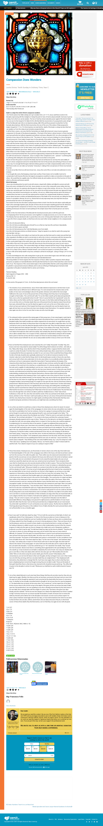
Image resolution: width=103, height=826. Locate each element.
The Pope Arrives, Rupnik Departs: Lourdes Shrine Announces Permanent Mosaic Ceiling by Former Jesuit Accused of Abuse (88, 157)
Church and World (40, 3)
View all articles (11, 706)
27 (77, 284)
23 (85, 281)
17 (88, 278)
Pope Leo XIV (25, 3)
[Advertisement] (39, 789)
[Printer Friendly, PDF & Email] (10, 656)
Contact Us (94, 819)
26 (93, 281)
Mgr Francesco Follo (25, 91)
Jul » (80, 288)
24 (88, 281)
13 (77, 278)
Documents (51, 3)
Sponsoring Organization (70, 819)
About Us (51, 819)
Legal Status (81, 819)
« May (77, 288)
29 (82, 284)
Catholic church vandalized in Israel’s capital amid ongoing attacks (88, 176)
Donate (58, 3)
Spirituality (9, 14)
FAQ (56, 819)
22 (82, 281)
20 (77, 281)
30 (85, 284)
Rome (32, 3)
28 (79, 284)
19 (93, 278)
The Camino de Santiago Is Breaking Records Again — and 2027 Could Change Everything (64, 8)
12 (93, 276)
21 (79, 281)
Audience (60, 819)
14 (79, 278)
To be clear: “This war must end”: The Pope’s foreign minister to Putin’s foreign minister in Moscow (85, 120)
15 (82, 278)
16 (85, 278)
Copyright (88, 819)
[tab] (80, 383)
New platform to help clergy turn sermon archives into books (88, 167)
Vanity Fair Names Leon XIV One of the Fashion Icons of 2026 (79, 301)
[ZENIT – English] (12, 3)
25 (91, 281)
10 (88, 276)
